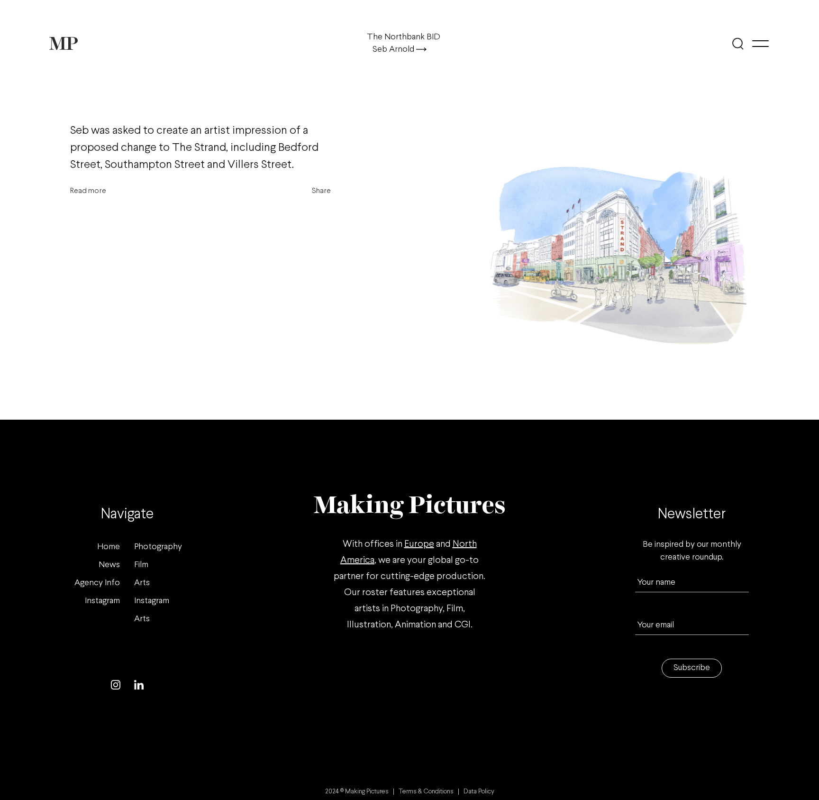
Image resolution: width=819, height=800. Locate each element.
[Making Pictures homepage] (63, 43)
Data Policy (479, 792)
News (109, 565)
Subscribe (691, 668)
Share (321, 190)
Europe (419, 544)
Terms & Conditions (426, 792)
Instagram (102, 601)
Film (141, 565)
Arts (142, 583)
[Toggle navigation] (760, 43)
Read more (88, 190)
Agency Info (97, 583)
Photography (158, 547)
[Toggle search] (737, 43)
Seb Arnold (394, 50)
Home (108, 547)
